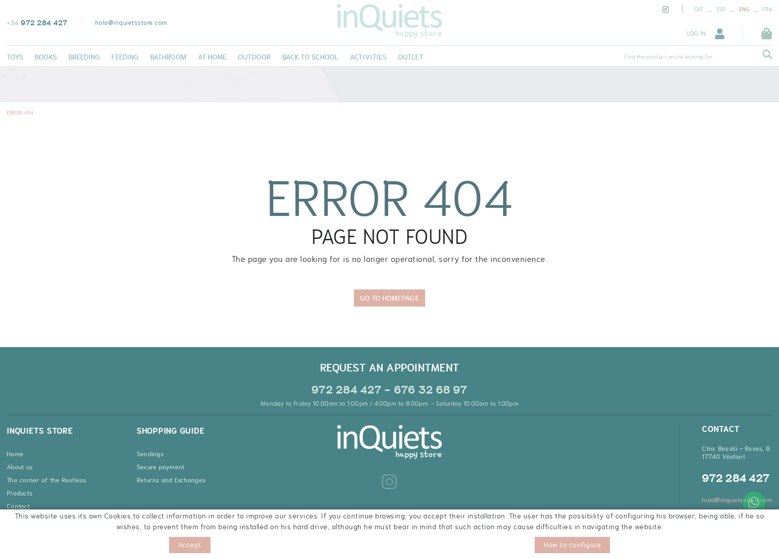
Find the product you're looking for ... (671, 56)
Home (15, 454)
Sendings (150, 454)
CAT (699, 9)
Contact (18, 506)
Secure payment (161, 467)
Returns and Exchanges (171, 480)
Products (19, 493)
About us (19, 467)
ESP (721, 9)
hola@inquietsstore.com (131, 22)
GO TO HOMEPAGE (389, 298)
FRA (767, 9)
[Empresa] (389, 21)
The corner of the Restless (47, 480)
